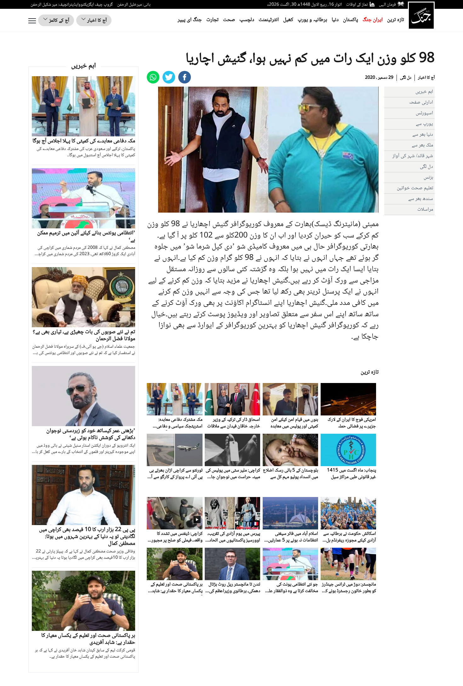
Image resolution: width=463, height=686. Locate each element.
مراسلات (425, 209)
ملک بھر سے (422, 145)
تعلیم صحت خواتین (415, 188)
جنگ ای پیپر (190, 20)
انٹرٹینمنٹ (269, 20)
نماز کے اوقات (357, 5)
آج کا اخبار (96, 20)
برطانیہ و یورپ (312, 20)
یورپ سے (424, 124)
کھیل (288, 20)
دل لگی (405, 78)
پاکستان (350, 20)
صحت (229, 20)
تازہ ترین (395, 20)
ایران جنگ (373, 20)
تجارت (212, 20)
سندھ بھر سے (420, 199)
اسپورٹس (424, 113)
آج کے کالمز (58, 20)
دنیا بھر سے (422, 134)
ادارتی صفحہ (421, 102)
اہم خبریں (424, 92)
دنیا (335, 20)
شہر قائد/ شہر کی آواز (412, 156)
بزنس (428, 177)
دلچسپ (246, 20)
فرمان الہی (387, 5)
